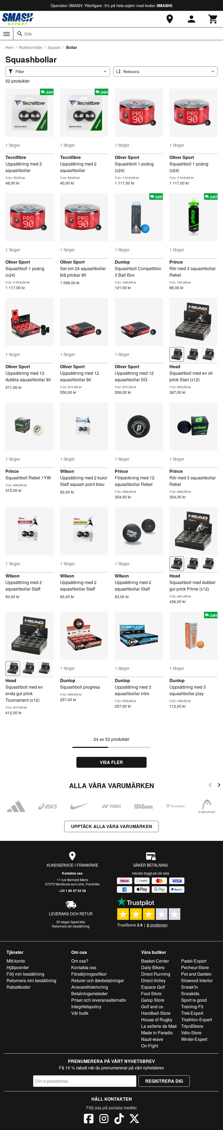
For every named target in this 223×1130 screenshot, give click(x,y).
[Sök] (20, 33)
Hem (9, 47)
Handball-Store (156, 1013)
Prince (176, 262)
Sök (28, 34)
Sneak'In (189, 987)
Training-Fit (192, 1006)
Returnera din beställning (70, 926)
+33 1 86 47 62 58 (72, 890)
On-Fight (149, 1045)
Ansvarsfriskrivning (89, 987)
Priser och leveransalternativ (98, 1000)
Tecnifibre (15, 157)
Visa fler (111, 762)
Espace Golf (153, 987)
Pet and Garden (196, 974)
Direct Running (155, 974)
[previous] (210, 786)
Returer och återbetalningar (97, 980)
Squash (54, 47)
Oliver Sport (127, 157)
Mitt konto (16, 961)
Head (174, 366)
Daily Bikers (153, 967)
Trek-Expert (192, 1013)
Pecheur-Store (195, 967)
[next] (219, 786)
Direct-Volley (153, 980)
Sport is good (194, 1000)
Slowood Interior (197, 980)
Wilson (67, 471)
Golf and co (152, 1006)
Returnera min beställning (31, 980)
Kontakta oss (72, 873)
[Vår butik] (169, 19)
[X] (134, 1119)
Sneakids (190, 993)
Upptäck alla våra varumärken (111, 826)
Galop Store (152, 1000)
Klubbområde (30, 47)
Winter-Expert (194, 1039)
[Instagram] (103, 1119)
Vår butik (79, 1013)
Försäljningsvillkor (89, 974)
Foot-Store (151, 993)
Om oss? (79, 961)
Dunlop (122, 262)
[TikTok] (119, 1119)
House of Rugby (156, 1019)
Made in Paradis (157, 1032)
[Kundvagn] (213, 19)
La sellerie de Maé (159, 1026)
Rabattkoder (18, 987)
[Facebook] (88, 1119)
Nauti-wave (152, 1039)
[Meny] (6, 33)
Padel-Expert (193, 961)
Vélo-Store (191, 1032)
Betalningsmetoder (89, 993)
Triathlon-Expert (196, 1019)
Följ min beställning (25, 974)
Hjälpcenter (18, 967)
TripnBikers (192, 1026)
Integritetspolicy (86, 1006)
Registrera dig (164, 1081)
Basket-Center (155, 961)
